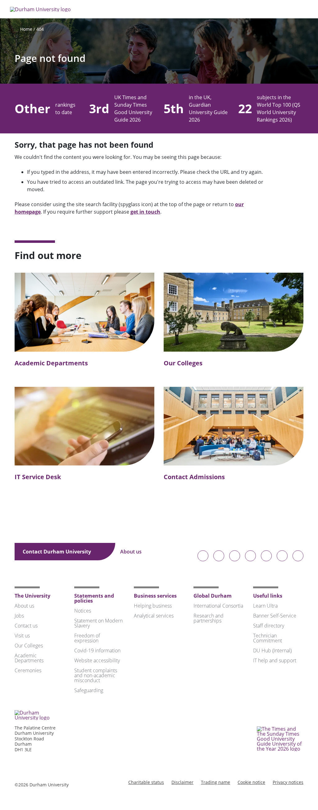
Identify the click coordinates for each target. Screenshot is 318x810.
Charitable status (146, 782)
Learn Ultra (265, 605)
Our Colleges (183, 363)
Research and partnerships (208, 618)
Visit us (22, 635)
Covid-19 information (97, 650)
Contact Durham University (57, 551)
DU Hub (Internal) (272, 650)
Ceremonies (28, 670)
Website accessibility (97, 660)
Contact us (26, 625)
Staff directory (268, 625)
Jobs (19, 615)
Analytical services (154, 615)
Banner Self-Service (274, 615)
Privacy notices (288, 782)
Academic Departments (51, 363)
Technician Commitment (267, 638)
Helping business (153, 605)
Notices (82, 610)
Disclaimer (182, 782)
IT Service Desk (38, 477)
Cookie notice (251, 782)
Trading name (215, 782)
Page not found (50, 58)
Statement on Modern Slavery (98, 623)
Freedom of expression (87, 638)
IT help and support (274, 660)
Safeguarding (88, 690)
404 (40, 29)
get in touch (145, 211)
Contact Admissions (194, 477)
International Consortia (218, 605)
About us (131, 551)
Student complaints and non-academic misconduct (95, 675)
